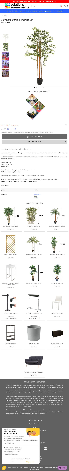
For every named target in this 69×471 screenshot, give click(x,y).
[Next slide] (65, 55)
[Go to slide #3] (6, 56)
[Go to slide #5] (6, 73)
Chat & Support (8, 453)
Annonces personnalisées (11, 454)
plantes (36, 197)
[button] (4, 468)
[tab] (35, 87)
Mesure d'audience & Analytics (12, 451)
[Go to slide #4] (6, 64)
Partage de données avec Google (13, 449)
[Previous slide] (13, 55)
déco (35, 196)
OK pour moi (30, 462)
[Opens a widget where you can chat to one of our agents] (62, 468)
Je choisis (11, 462)
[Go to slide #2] (6, 47)
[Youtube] (46, 450)
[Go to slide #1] (6, 38)
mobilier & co (37, 194)
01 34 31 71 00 (36, 423)
